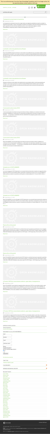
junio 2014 (5, 385)
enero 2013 (5, 409)
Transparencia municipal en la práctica (13, 19)
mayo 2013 (5, 404)
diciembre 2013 (6, 393)
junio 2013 (5, 402)
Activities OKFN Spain (7, 12)
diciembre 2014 (6, 378)
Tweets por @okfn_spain (8, 362)
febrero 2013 (6, 408)
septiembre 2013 (6, 398)
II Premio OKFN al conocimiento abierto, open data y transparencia (21, 281)
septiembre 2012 (6, 415)
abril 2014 (5, 388)
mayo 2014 (5, 386)
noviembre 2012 (6, 412)
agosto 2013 (5, 399)
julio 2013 (5, 401)
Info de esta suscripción (8, 357)
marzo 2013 (5, 406)
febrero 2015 (6, 375)
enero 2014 (5, 392)
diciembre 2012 (6, 411)
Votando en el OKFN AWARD (11, 167)
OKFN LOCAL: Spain (9, 7)
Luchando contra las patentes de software (14, 48)
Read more (5, 29)
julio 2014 (5, 383)
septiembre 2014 (6, 381)
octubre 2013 (6, 396)
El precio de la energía (7, 329)
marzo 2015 (5, 373)
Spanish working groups (10, 368)
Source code (6, 426)
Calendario (6, 365)
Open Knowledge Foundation (21, 428)
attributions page (11, 431)
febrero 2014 (6, 391)
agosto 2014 (5, 382)
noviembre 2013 (6, 395)
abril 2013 (5, 405)
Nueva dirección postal (9, 225)
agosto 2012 (5, 416)
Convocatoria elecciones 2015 (11, 108)
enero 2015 (5, 376)
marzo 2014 (5, 389)
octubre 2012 (6, 414)
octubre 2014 (6, 379)
